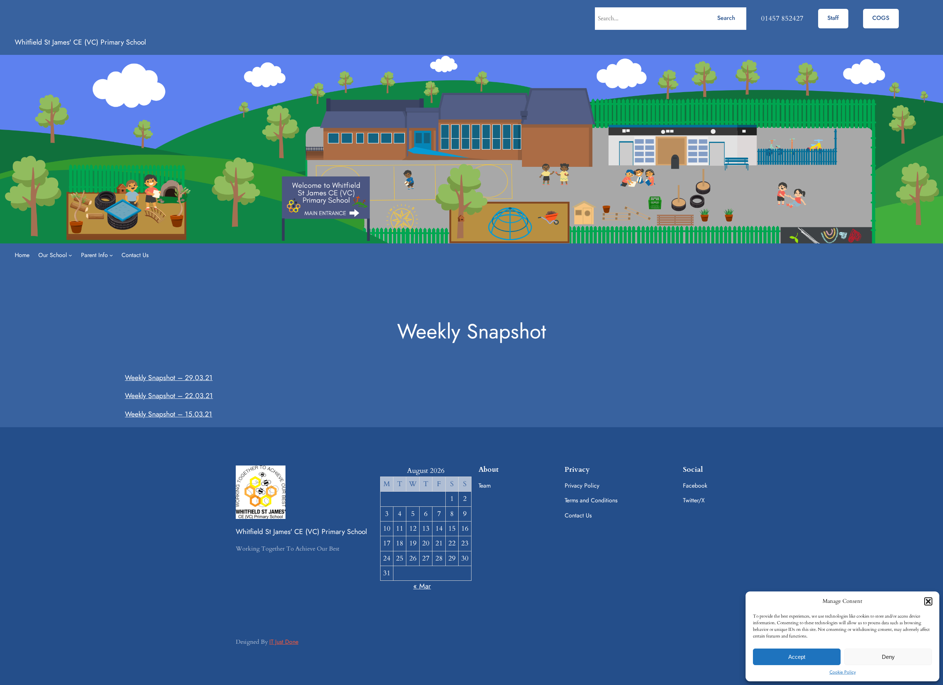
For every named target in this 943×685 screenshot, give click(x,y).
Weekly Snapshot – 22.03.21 (169, 395)
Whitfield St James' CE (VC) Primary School (80, 42)
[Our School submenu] (70, 255)
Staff (833, 18)
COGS (880, 18)
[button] (928, 601)
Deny (888, 657)
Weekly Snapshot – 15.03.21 (168, 414)
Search (726, 18)
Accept (796, 657)
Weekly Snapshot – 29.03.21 (169, 377)
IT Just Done (283, 641)
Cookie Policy (843, 672)
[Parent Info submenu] (111, 255)
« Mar (422, 586)
